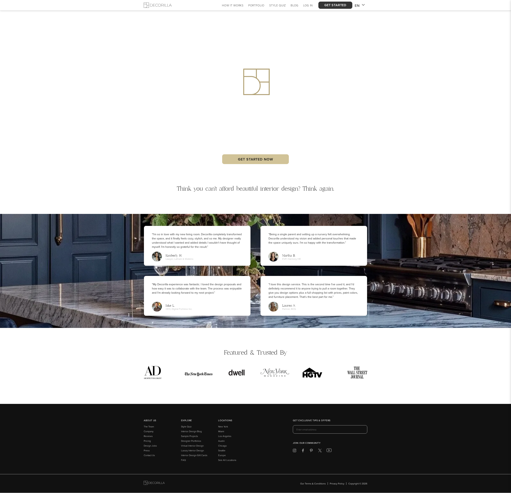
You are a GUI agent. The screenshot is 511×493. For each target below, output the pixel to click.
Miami (221, 431)
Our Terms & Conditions (313, 483)
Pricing (147, 441)
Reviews (148, 436)
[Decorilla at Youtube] (329, 451)
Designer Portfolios (191, 441)
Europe (222, 455)
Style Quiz (186, 426)
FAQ (183, 460)
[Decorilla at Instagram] (294, 451)
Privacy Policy (337, 483)
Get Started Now (255, 159)
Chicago (222, 445)
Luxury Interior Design (192, 450)
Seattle (221, 450)
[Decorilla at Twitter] (320, 451)
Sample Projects (189, 436)
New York (223, 426)
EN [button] (357, 5)
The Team (149, 426)
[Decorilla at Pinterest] (311, 451)
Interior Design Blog (191, 431)
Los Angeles (224, 436)
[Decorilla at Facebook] (303, 451)
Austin (221, 441)
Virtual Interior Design (192, 445)
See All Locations (227, 460)
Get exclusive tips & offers (312, 420)
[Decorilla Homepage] (158, 5)
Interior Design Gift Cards (194, 455)
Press (147, 450)
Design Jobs (150, 445)
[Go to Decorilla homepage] (154, 483)
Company (148, 431)
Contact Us (149, 455)
